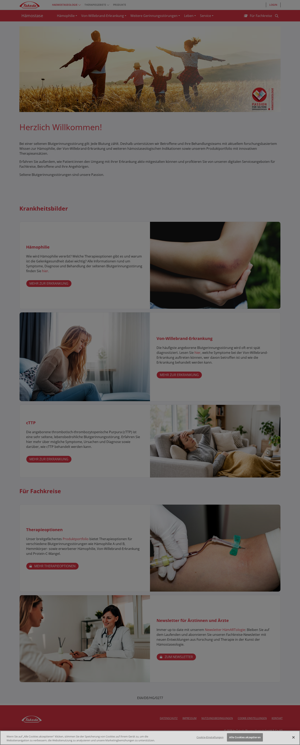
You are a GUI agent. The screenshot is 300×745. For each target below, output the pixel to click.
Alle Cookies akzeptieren (245, 737)
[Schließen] (293, 737)
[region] (150, 738)
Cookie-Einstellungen (210, 737)
